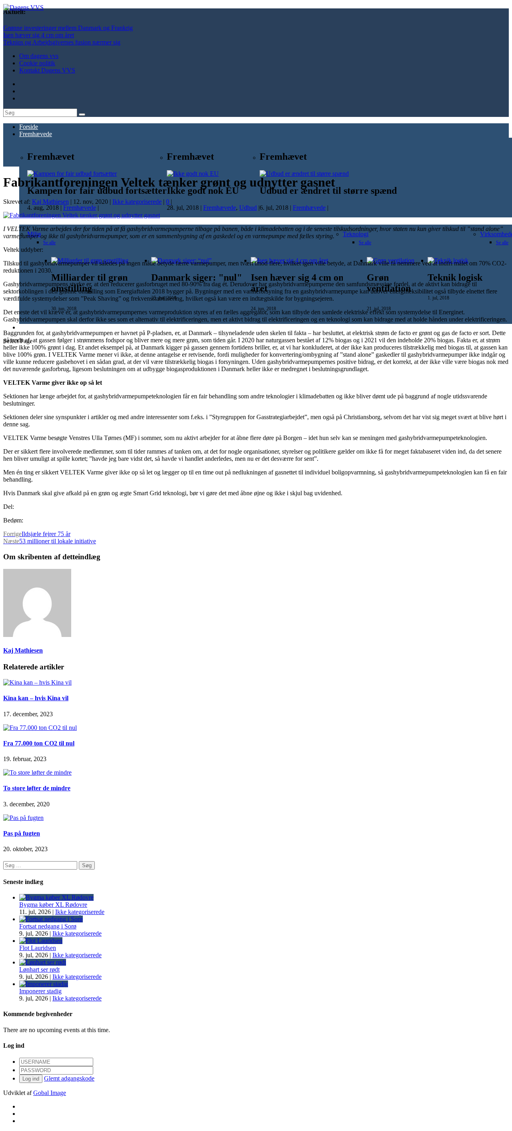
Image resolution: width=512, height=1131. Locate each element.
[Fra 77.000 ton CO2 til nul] (40, 727)
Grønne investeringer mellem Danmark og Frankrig (68, 27)
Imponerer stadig (40, 991)
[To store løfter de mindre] (37, 772)
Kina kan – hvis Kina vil (35, 698)
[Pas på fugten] (23, 817)
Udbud (248, 207)
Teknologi (355, 234)
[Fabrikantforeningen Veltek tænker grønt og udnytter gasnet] (81, 215)
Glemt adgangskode (69, 1078)
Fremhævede (35, 134)
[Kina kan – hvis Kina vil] (37, 682)
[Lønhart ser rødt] (42, 962)
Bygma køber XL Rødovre (53, 904)
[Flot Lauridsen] (40, 940)
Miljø (193, 244)
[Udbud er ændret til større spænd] (304, 173)
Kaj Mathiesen (50, 201)
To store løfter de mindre (36, 788)
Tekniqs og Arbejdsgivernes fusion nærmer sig (61, 42)
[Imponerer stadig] (43, 983)
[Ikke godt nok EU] (193, 173)
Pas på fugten (21, 833)
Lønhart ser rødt (39, 969)
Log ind (30, 1079)
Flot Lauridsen (37, 947)
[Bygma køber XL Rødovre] (56, 897)
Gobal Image (49, 1092)
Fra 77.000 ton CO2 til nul (38, 743)
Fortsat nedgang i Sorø (47, 926)
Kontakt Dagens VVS (47, 70)
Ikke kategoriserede (137, 201)
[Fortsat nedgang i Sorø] (51, 919)
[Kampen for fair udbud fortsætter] (72, 173)
